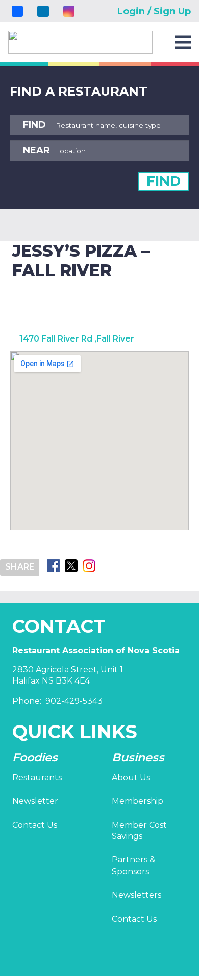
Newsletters (136, 895)
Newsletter (35, 801)
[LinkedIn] (42, 11)
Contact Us (34, 825)
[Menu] (182, 42)
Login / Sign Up (154, 11)
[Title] (17, 11)
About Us (131, 777)
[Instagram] (68, 11)
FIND (163, 181)
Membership (137, 801)
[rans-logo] (80, 42)
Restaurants (37, 777)
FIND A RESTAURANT (78, 91)
